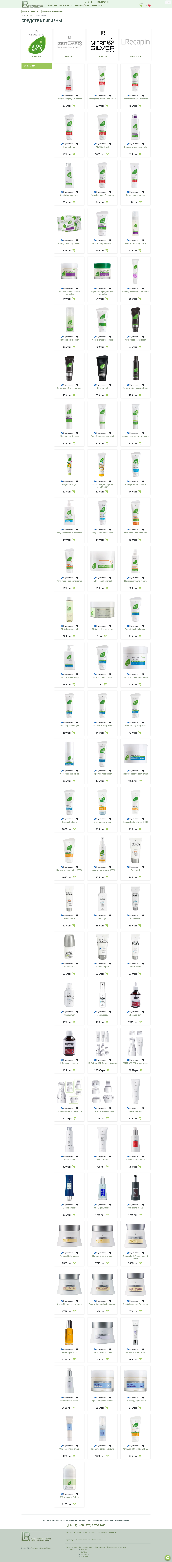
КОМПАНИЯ (52, 5)
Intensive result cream (102, 1352)
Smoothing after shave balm (69, 388)
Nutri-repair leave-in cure (135, 581)
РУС (168, 2)
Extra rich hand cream (102, 677)
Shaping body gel (69, 822)
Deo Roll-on (69, 966)
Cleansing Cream (135, 1111)
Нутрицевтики (71, 1547)
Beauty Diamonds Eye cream (135, 1304)
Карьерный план (89, 1533)
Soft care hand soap (69, 677)
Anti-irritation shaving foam (135, 388)
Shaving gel (102, 388)
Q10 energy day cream (102, 1400)
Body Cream (102, 1159)
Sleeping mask (69, 1208)
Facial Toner (69, 1159)
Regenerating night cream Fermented (102, 292)
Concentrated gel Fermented (135, 99)
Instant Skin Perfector (135, 1352)
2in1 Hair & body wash (102, 725)
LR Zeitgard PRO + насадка (69, 1111)
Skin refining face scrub (102, 243)
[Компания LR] (32, 4)
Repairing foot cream (102, 774)
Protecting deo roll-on (69, 774)
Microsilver (102, 56)
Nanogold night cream (102, 1256)
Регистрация (102, 1533)
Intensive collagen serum (102, 1449)
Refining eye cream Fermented (135, 291)
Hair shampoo (102, 966)
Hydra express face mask (102, 340)
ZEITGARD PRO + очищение (135, 1063)
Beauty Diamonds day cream (69, 1304)
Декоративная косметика (116, 1547)
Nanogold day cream (69, 1256)
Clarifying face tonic (69, 195)
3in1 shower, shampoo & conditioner (102, 485)
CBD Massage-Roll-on (69, 1497)
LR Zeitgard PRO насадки (102, 1111)
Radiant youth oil (69, 1352)
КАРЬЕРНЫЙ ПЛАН (82, 5)
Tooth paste (135, 966)
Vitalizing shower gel (69, 725)
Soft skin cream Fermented (135, 677)
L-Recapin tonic (136, 1015)
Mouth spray (102, 1015)
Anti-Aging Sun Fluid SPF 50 (135, 1449)
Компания (77, 1533)
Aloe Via (36, 56)
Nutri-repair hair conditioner (69, 581)
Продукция (70, 1540)
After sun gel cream (102, 822)
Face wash (135, 870)
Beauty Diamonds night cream (102, 1304)
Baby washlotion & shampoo (69, 533)
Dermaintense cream (135, 195)
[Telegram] (91, 2)
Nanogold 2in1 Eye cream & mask (135, 1257)
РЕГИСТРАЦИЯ (98, 5)
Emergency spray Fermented (69, 99)
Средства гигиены (85, 1547)
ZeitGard (69, 56)
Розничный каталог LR (30, 11)
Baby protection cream (135, 484)
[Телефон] (85, 2)
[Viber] (88, 2)
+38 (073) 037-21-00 (101, 2)
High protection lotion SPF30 (135, 822)
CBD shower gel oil (69, 629)
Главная (69, 1533)
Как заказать (97, 1540)
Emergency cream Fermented (102, 99)
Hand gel (102, 918)
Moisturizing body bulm (135, 725)
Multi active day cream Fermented (69, 292)
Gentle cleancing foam (135, 243)
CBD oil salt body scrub (102, 629)
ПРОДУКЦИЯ (64, 5)
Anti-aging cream (135, 1208)
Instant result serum (69, 1400)
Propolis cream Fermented (102, 195)
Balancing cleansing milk (135, 147)
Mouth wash (69, 1015)
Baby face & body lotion (102, 533)
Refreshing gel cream (69, 340)
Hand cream (135, 918)
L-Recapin (135, 56)
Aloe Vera (71, 1550)
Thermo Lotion (69, 147)
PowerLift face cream (135, 1159)
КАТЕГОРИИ (29, 66)
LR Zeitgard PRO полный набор (102, 1063)
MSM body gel (102, 147)
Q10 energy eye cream (69, 1449)
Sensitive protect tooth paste (135, 436)
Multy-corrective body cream (136, 774)
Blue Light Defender (102, 1208)
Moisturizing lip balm (69, 436)
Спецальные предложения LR (52, 11)
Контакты (113, 1533)
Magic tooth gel (69, 484)
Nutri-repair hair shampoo (135, 533)
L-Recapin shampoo (69, 1063)
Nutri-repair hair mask (102, 581)
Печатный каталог (83, 1540)
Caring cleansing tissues (69, 243)
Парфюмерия (99, 1547)
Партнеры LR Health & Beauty (41, 1548)
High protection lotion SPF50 (69, 870)
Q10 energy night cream (135, 1400)
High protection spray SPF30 (102, 870)
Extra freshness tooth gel (102, 436)
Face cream (69, 918)
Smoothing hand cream (135, 629)
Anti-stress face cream (135, 340)
